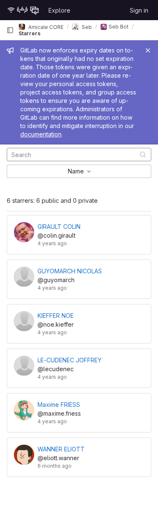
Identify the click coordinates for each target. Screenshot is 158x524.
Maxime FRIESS (58, 404)
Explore (59, 10)
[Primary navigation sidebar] (10, 30)
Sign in (139, 10)
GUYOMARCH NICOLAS (69, 271)
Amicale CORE (45, 27)
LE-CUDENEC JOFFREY (69, 360)
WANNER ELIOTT (61, 449)
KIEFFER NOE (55, 315)
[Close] (148, 50)
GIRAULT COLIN (58, 226)
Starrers (29, 33)
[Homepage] (23, 10)
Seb (86, 27)
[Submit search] (143, 154)
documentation (41, 134)
